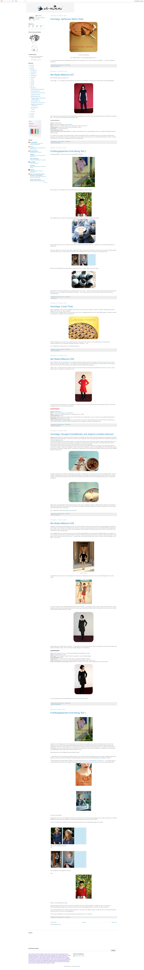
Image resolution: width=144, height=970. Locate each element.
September (33, 75)
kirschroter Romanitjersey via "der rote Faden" (63, 412)
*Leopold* (33, 109)
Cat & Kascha (82, 698)
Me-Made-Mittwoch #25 (62, 523)
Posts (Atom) (58, 924)
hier (81, 606)
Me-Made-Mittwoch (57, 142)
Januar (32, 111)
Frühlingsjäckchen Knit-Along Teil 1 (68, 713)
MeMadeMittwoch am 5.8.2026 (35, 152)
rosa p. (87, 760)
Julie (69, 346)
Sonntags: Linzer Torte (61, 306)
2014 (31, 65)
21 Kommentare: (68, 141)
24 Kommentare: (68, 424)
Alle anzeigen (45, 182)
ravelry (65, 762)
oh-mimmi (39, 15)
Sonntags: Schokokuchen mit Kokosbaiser (37, 105)
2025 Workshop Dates (34, 163)
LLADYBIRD (32, 162)
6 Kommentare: (67, 65)
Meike (110, 136)
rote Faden (70, 124)
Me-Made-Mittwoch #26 (62, 359)
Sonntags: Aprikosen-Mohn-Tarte (66, 19)
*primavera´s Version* (106, 367)
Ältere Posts (114, 922)
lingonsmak (68, 510)
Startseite (84, 922)
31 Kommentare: (68, 703)
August (32, 77)
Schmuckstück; (100, 760)
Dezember (33, 70)
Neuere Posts (53, 922)
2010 (31, 115)
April (32, 84)
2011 (31, 113)
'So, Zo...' (32, 146)
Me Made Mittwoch (34, 151)
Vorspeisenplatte (33, 142)
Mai (32, 82)
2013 (31, 66)
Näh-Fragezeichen (34, 107)
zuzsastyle (32, 165)
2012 (31, 68)
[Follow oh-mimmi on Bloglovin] (34, 51)
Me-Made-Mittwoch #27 (62, 74)
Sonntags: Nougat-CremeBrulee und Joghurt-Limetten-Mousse (81, 434)
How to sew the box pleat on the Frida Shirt (38, 159)
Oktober (32, 73)
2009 (31, 117)
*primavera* (104, 362)
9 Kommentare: (67, 917)
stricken (55, 298)
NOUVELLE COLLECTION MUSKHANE (37, 180)
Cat (87, 914)
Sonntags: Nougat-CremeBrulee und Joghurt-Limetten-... (38, 99)
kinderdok (32, 154)
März (32, 86)
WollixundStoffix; (93, 760)
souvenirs (32, 169)
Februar (32, 87)
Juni (32, 80)
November (33, 72)
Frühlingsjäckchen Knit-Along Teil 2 (68, 151)
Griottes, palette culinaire (35, 179)
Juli (32, 79)
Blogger (78, 966)
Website (68, 536)
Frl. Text (52, 60)
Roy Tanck (31, 56)
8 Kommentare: (67, 296)
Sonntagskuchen (57, 66)
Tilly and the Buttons (34, 158)
